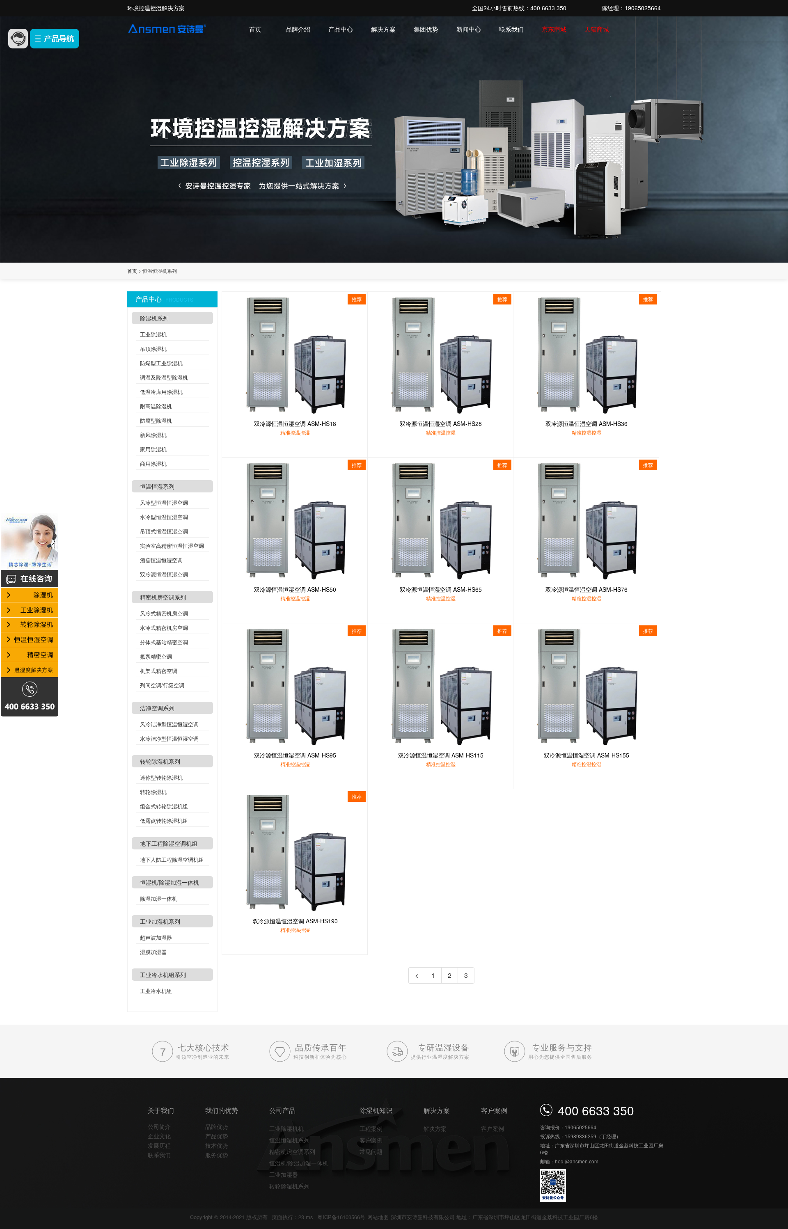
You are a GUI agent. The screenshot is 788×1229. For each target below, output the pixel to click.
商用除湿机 (153, 463)
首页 (255, 29)
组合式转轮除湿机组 (164, 806)
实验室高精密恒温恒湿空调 (172, 545)
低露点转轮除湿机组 (164, 820)
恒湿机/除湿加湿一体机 (169, 882)
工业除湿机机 (286, 1128)
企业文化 (159, 1136)
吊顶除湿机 (153, 348)
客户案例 (371, 1140)
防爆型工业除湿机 (161, 363)
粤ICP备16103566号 (341, 1217)
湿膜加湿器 (153, 952)
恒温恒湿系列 (157, 486)
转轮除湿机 (153, 792)
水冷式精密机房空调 (164, 628)
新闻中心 (468, 29)
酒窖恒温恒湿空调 (161, 560)
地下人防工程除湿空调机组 (172, 859)
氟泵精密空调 (156, 656)
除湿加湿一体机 (158, 898)
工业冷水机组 (156, 991)
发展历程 (159, 1145)
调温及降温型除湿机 (164, 377)
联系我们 (511, 29)
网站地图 (378, 1217)
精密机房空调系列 (163, 597)
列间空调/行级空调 (162, 685)
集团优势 (426, 29)
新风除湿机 (153, 435)
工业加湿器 (283, 1174)
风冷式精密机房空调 (164, 613)
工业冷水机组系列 (163, 974)
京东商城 (554, 29)
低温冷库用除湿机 (161, 392)
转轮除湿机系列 (160, 761)
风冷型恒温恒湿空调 (164, 502)
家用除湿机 (153, 449)
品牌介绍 (298, 29)
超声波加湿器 (156, 937)
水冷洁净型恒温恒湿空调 (169, 738)
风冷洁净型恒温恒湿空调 (169, 724)
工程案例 (371, 1128)
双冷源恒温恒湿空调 (164, 574)
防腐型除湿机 (156, 420)
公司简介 (159, 1126)
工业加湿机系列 (160, 921)
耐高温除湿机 (156, 406)
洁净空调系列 (157, 708)
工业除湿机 (153, 334)
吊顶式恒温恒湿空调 (164, 531)
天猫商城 (596, 29)
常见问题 (371, 1151)
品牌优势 (216, 1126)
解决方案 (383, 29)
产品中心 (340, 29)
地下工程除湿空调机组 (168, 843)
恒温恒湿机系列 (289, 1140)
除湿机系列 (154, 318)
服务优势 (216, 1155)
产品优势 (216, 1136)
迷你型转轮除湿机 (161, 777)
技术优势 (216, 1145)
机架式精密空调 (158, 671)
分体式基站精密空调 (164, 642)
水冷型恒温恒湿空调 (164, 517)
